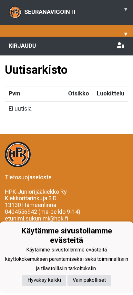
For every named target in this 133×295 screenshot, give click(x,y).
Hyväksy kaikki (44, 280)
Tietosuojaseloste (28, 177)
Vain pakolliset (89, 280)
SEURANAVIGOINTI (75, 10)
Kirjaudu (22, 45)
